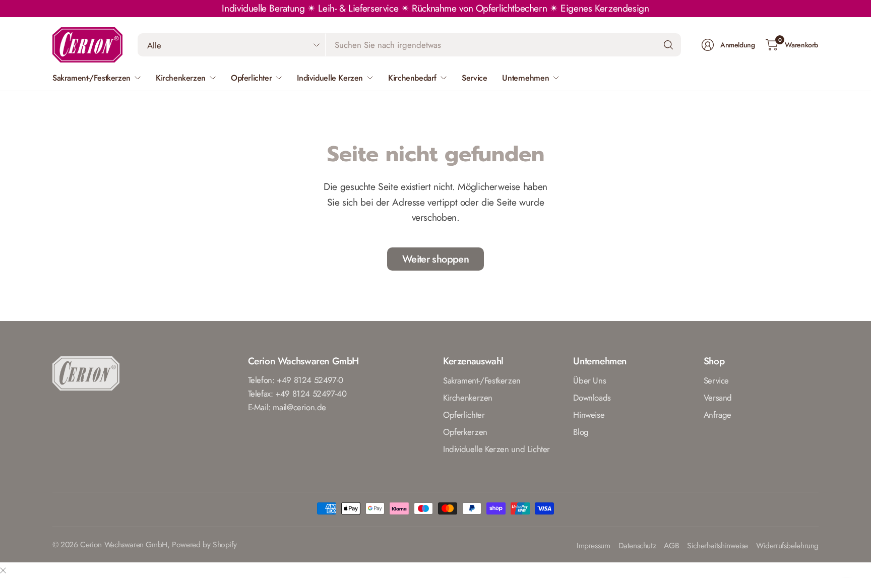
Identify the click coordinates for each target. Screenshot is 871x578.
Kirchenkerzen (467, 398)
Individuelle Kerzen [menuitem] (330, 78)
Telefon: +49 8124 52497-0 (295, 380)
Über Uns (589, 380)
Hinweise (588, 415)
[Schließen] (3, 570)
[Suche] (668, 44)
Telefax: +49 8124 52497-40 (297, 394)
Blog (580, 432)
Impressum (593, 546)
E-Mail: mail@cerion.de (287, 407)
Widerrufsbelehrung (787, 546)
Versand (718, 398)
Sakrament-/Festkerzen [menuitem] (91, 78)
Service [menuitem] (474, 78)
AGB (671, 546)
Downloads (592, 398)
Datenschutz (637, 546)
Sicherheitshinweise (717, 546)
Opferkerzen (465, 432)
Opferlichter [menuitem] (251, 78)
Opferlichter (463, 415)
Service (716, 380)
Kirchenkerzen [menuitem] (181, 78)
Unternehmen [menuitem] (525, 78)
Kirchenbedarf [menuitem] (412, 78)
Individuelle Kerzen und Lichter (496, 449)
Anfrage (717, 415)
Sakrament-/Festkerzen (482, 380)
